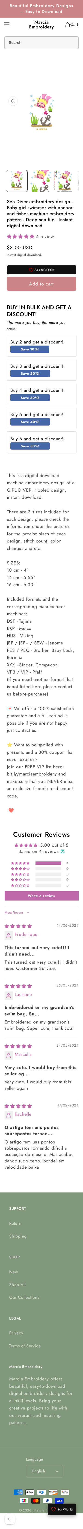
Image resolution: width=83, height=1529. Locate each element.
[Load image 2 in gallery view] (41, 181)
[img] (18, 926)
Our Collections (24, 1297)
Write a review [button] (41, 895)
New (13, 1272)
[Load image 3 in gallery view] (65, 181)
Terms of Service (25, 1346)
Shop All (17, 1285)
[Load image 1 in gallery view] (17, 181)
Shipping (18, 1236)
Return (15, 1223)
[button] (6, 24)
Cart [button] (73, 24)
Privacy (16, 1333)
